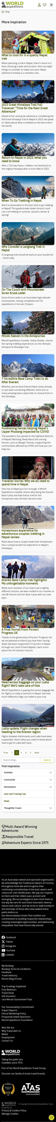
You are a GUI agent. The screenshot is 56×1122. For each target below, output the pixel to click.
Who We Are (8, 1027)
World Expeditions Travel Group (29, 1068)
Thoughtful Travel (12, 808)
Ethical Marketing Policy (14, 1013)
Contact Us (7, 1040)
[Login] (39, 5)
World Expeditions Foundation (17, 1020)
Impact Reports (9, 1010)
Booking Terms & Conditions (16, 969)
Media (5, 1034)
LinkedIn (10, 954)
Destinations (10, 787)
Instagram (11, 946)
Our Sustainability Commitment (18, 1007)
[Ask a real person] (51, 1117)
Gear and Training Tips (15, 794)
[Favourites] (44, 5)
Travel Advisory (9, 975)
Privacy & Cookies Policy (14, 1110)
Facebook (11, 937)
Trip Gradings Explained (14, 986)
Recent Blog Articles (12, 978)
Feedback (6, 972)
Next (37, 752)
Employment (8, 1037)
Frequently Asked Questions (16, 1016)
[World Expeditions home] (13, 5)
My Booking (7, 965)
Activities (8, 772)
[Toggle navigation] (51, 5)
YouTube (10, 950)
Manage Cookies (10, 1113)
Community (9, 779)
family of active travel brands (30, 1073)
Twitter (9, 941)
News (6, 801)
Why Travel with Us (11, 1030)
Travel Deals (8, 992)
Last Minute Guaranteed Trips (17, 999)
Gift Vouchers (9, 996)
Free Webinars (9, 989)
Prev (5, 752)
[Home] (3, 11)
